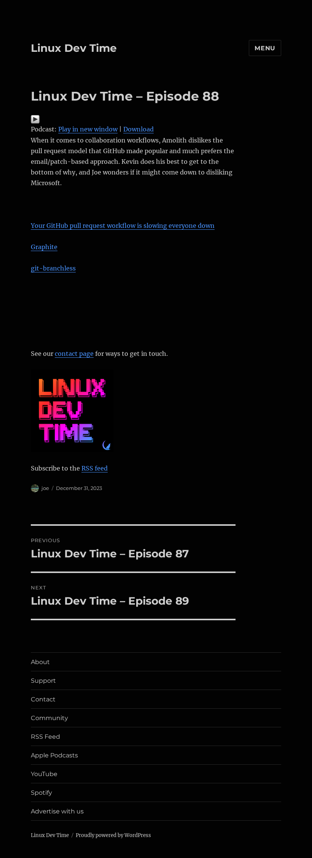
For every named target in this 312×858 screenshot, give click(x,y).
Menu (265, 48)
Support (43, 680)
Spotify (41, 792)
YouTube (44, 774)
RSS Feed (45, 736)
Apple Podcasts (54, 755)
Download (138, 129)
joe (45, 488)
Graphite (44, 247)
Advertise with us (57, 811)
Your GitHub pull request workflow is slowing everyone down (123, 225)
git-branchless (53, 268)
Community (49, 718)
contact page (74, 353)
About (40, 662)
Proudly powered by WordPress (113, 835)
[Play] (133, 119)
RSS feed (94, 468)
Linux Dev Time (74, 48)
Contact (43, 699)
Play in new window (88, 129)
